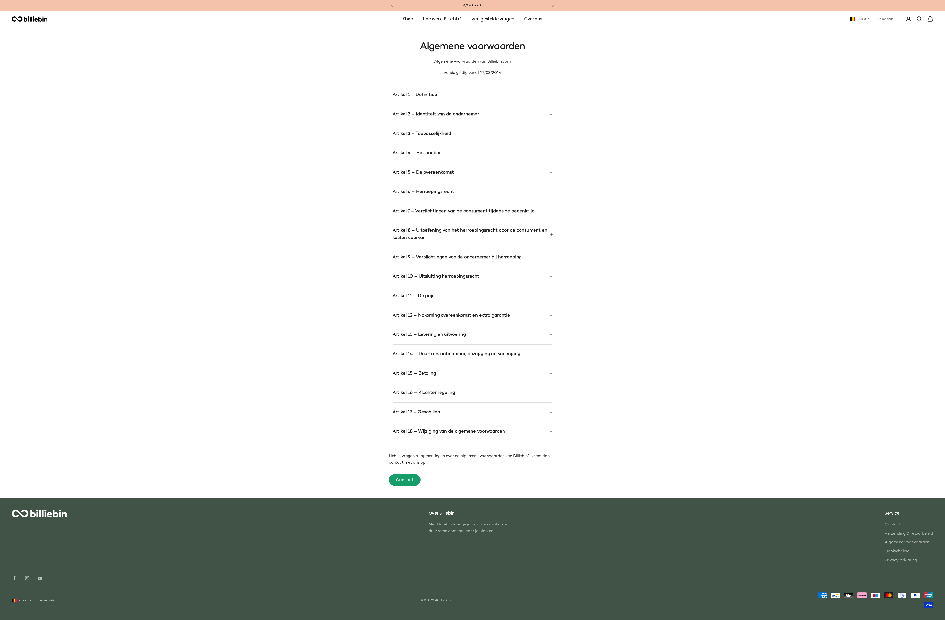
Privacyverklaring (901, 560)
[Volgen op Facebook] (14, 578)
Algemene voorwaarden (907, 543)
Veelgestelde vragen (493, 19)
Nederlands (885, 19)
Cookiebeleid (897, 551)
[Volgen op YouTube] (39, 578)
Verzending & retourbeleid (909, 534)
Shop (408, 19)
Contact (404, 479)
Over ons (533, 19)
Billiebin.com (446, 600)
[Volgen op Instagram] (27, 578)
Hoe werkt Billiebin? (442, 19)
